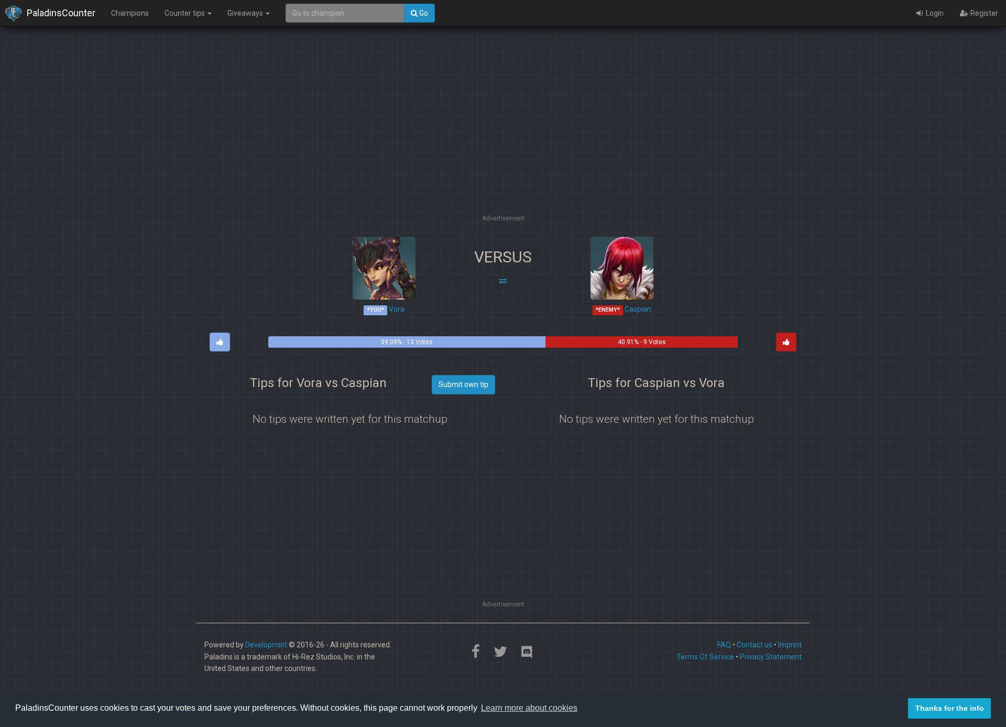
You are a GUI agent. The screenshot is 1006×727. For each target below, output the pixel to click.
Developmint (266, 645)
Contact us (754, 645)
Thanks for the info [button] (949, 708)
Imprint (790, 645)
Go (423, 13)
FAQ (724, 645)
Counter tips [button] (185, 13)
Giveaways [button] (246, 13)
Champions (130, 13)
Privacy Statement (771, 657)
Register (983, 13)
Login (934, 13)
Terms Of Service (705, 657)
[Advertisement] (503, 138)
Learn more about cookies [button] (529, 707)
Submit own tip (463, 384)
